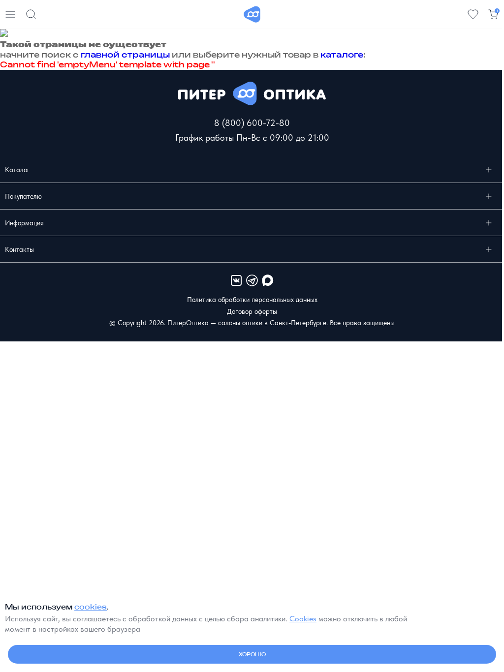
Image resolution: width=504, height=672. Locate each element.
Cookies (302, 618)
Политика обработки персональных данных (252, 300)
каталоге (341, 55)
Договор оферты (252, 311)
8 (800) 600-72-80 (252, 123)
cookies (90, 607)
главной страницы (125, 55)
